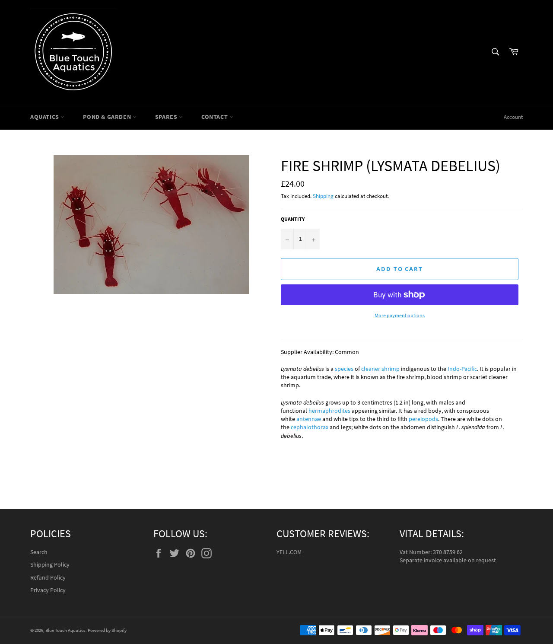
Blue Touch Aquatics (65, 630)
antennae (308, 419)
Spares (167, 117)
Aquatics (45, 117)
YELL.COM (289, 552)
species (344, 369)
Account (513, 117)
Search (39, 552)
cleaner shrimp (380, 369)
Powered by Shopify (107, 630)
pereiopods (423, 419)
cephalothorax (309, 427)
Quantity (293, 219)
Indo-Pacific (462, 369)
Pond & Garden (107, 117)
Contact (215, 117)
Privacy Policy (48, 590)
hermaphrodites (329, 410)
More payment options (400, 315)
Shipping (323, 196)
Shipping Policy (50, 564)
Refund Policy (48, 577)
